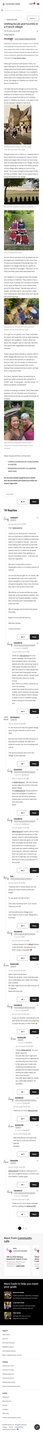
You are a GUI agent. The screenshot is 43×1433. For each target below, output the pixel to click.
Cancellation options (9, 1351)
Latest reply (20, 1266)
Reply (34, 502)
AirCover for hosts (8, 1370)
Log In (31, 4)
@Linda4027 (24, 656)
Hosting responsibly (8, 1382)
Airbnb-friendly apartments (11, 1386)
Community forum (8, 1378)
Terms (11, 1427)
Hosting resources (8, 1374)
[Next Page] (26, 1228)
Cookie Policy (19, 1427)
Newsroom (5, 1397)
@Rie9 (30, 944)
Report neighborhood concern (12, 1355)
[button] (37, 31)
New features (6, 1401)
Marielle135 (8, 39)
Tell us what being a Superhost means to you (16, 1258)
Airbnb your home (8, 1366)
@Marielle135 (17, 528)
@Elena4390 (31, 1206)
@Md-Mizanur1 (19, 782)
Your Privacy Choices (9, 1429)
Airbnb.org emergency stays (11, 1417)
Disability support (8, 1347)
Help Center (6, 1334)
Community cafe (11, 19)
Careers (4, 1405)
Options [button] (32, 18)
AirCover (5, 1338)
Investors (5, 1409)
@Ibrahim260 (33, 1110)
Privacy (4, 1427)
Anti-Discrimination (8, 1343)
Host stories (10, 494)
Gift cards (5, 1413)
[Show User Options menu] (38, 4)
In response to (21, 648)
